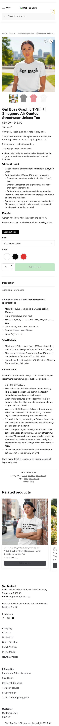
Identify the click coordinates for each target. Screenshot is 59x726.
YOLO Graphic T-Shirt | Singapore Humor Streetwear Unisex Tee (22, 552)
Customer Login (10, 713)
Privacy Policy (9, 692)
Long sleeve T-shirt (14, 360)
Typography (41, 475)
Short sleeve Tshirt (13, 346)
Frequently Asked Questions (16, 673)
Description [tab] (8, 282)
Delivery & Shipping (12, 683)
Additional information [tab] (13, 290)
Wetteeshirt (34, 548)
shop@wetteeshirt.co (19, 596)
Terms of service (10, 687)
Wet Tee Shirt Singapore (17, 723)
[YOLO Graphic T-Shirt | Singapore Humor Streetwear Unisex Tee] (25, 522)
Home (4, 33)
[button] (51, 41)
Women (29, 330)
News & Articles (10, 656)
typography (34, 478)
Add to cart (35, 267)
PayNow (6, 716)
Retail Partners (9, 647)
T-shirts (12, 33)
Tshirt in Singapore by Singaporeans (31, 459)
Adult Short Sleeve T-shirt (14, 299)
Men (22, 330)
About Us (6, 632)
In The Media (8, 652)
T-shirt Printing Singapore (15, 697)
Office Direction (10, 642)
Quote (6, 548)
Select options (25, 563)
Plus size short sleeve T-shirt (18, 353)
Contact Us (7, 637)
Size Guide (7, 678)
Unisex (16, 330)
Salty (24, 475)
